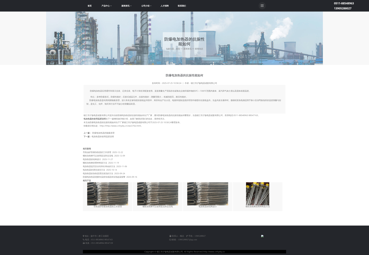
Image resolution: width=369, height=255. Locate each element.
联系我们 (182, 5)
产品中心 (106, 5)
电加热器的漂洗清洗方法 (94, 169)
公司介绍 (145, 5)
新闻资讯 (126, 5)
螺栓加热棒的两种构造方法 (95, 162)
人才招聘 (165, 5)
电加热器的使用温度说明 (95, 118)
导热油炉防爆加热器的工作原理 (97, 152)
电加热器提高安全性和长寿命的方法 (99, 166)
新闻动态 (199, 48)
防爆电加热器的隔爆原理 (103, 132)
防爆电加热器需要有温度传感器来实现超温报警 (104, 176)
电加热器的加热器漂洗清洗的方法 (98, 173)
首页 (90, 5)
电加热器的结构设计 (92, 159)
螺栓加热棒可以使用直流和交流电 (98, 155)
